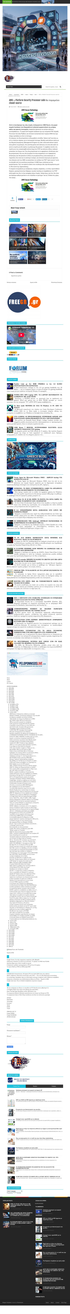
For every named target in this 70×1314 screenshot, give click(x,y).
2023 (10, 693)
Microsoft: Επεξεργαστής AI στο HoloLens (20, 731)
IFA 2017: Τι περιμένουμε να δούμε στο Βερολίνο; (22, 870)
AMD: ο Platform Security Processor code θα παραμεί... (23, 765)
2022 (10, 694)
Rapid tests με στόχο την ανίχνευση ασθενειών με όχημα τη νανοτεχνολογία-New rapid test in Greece (53, 1245)
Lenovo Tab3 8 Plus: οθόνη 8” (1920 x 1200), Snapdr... (23, 798)
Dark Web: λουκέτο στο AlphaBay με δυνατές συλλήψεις (23, 848)
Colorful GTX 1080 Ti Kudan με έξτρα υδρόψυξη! (22, 743)
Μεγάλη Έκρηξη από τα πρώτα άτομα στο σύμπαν (22, 790)
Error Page (63, 1302)
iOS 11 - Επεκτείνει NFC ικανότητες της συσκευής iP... (23, 840)
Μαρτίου (12, 925)
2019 (10, 699)
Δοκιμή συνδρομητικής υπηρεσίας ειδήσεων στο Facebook (24, 799)
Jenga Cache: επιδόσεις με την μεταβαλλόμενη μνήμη (23, 893)
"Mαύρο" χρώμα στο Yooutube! (17, 830)
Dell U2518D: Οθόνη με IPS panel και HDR (20, 749)
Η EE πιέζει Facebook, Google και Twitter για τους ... (23, 748)
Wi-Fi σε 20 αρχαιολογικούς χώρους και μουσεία (22, 777)
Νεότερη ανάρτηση (11, 282)
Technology (9, 1001)
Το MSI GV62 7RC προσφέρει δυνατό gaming (21, 730)
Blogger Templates (7, 1302)
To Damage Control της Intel (16, 825)
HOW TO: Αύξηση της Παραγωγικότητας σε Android (22, 767)
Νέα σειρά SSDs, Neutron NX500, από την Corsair (22, 854)
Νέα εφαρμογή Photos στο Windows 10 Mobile (21, 822)
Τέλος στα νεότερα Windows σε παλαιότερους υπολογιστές (24, 802)
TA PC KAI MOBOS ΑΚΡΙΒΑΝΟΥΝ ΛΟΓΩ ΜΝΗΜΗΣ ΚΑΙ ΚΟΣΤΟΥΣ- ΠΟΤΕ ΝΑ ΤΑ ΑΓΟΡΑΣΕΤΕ (38, 538)
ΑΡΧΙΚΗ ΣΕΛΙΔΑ (11, 1017)
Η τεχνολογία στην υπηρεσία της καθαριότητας (21, 883)
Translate (18, 1193)
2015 (10, 932)
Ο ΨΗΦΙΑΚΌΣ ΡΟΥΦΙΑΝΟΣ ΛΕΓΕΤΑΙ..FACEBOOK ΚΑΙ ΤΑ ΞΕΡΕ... (27, 735)
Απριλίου (12, 923)
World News (10, 999)
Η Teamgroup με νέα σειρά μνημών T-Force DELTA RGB (23, 852)
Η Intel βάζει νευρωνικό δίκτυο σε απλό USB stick (22, 725)
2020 (10, 698)
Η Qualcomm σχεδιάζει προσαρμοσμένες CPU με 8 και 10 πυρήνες (23, 965)
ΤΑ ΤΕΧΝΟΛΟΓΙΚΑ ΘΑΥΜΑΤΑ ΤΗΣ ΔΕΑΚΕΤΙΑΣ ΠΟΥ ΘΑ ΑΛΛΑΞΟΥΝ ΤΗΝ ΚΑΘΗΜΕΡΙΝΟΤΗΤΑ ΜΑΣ (53, 1280)
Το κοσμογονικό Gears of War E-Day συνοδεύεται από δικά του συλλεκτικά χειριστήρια (28, 995)
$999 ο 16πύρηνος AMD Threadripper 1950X (21, 862)
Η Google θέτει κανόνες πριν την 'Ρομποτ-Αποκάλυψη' (23, 896)
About (8, 679)
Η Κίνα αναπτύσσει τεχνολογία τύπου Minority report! (23, 739)
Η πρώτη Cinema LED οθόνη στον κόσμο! (20, 864)
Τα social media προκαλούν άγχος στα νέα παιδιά (22, 788)
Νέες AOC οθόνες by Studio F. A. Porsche (20, 770)
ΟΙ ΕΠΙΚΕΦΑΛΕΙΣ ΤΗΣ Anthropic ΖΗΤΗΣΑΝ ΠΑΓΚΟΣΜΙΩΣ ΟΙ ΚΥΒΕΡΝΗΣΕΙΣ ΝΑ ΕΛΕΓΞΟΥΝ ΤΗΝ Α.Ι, (38, 522)
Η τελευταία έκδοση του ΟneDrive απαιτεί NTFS (21, 917)
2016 (10, 930)
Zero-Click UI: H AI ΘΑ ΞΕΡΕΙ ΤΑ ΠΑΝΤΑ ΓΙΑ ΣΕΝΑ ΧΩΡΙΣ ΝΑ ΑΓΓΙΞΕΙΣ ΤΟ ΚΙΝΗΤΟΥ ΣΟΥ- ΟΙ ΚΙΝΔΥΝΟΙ (38, 500)
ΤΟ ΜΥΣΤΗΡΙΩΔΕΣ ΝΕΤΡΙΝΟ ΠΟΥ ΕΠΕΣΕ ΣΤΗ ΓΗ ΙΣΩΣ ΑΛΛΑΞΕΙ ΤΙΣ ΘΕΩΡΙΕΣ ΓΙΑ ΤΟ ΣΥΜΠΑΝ (38, 642)
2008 (10, 943)
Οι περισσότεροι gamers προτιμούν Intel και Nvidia (22, 888)
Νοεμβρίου (12, 706)
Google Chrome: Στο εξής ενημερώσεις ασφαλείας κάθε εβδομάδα (23, 959)
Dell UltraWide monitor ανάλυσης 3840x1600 (21, 757)
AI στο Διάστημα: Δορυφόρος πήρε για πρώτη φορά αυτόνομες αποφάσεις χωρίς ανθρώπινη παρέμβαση (33, 977)
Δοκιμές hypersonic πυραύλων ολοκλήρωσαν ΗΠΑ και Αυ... (24, 819)
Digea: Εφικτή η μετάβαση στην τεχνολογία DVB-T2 (22, 865)
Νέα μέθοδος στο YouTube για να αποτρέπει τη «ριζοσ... (23, 760)
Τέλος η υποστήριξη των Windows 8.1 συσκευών (22, 872)
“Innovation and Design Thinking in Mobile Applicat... (23, 778)
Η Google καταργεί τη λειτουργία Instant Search (21, 741)
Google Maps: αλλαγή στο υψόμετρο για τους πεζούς (23, 780)
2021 (10, 696)
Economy (9, 1003)
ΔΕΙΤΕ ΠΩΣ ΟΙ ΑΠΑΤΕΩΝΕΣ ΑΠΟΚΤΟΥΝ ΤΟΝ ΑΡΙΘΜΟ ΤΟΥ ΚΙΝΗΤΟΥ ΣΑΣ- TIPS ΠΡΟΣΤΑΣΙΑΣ (53, 1271)
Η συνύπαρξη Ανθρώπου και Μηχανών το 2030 (21, 817)
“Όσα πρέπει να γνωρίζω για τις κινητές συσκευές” (22, 894)
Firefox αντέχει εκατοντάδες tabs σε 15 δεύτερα (21, 751)
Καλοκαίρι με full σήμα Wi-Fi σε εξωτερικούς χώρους (23, 775)
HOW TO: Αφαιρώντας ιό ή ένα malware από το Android (23, 793)
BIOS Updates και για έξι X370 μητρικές (19, 764)
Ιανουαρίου (13, 928)
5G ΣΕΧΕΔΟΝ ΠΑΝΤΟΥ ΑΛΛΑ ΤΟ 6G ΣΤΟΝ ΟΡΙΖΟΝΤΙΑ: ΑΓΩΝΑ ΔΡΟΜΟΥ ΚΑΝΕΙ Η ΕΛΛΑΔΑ (21, 1223)
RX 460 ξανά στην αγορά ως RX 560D (19, 911)
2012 (10, 936)
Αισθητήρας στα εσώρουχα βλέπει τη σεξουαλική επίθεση (24, 752)
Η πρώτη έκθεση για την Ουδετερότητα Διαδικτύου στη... (23, 919)
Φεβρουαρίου (13, 927)
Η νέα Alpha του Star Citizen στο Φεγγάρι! (20, 746)
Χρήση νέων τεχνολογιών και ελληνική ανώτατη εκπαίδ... (24, 877)
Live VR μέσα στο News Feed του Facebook (20, 838)
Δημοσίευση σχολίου (16, 275)
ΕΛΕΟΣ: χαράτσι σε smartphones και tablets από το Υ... (24, 890)
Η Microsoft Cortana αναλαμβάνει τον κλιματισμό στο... (23, 762)
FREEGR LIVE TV (11, 1011)
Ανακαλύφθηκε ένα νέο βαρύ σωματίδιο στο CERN (22, 915)
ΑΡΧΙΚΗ (9, 998)
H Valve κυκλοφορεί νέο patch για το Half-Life (21, 878)
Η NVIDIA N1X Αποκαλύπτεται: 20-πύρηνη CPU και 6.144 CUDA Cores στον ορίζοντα (28, 973)
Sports (8, 1005)
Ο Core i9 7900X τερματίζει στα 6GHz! (19, 882)
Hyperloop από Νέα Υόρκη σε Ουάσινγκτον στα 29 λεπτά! (24, 791)
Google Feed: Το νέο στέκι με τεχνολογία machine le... (23, 801)
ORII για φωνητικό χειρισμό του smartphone (20, 722)
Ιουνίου (12, 920)
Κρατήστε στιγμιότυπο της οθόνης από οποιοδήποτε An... (24, 733)
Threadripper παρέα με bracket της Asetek (20, 728)
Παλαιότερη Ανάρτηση (56, 282)
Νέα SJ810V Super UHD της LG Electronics (20, 720)
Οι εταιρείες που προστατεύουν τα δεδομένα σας (22, 875)
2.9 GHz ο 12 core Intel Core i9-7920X (19, 804)
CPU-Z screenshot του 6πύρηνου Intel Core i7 (21, 754)
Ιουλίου (12, 712)
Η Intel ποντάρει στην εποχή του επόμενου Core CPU (23, 891)
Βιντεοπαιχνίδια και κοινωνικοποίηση (19, 827)
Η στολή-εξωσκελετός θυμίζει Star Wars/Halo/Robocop (23, 885)
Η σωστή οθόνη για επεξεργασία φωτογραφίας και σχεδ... (24, 849)
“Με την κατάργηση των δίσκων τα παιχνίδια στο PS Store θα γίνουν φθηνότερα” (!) (27, 987)
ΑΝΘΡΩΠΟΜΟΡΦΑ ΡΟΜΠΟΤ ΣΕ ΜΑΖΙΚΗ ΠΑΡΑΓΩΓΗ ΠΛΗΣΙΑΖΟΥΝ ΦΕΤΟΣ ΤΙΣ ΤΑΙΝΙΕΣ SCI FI (38, 609)
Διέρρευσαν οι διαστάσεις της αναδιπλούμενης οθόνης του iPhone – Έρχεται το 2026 (28, 979)
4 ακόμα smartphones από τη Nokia (18, 856)
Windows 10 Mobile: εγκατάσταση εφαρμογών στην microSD (25, 715)
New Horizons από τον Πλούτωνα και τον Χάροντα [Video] (24, 809)
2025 (10, 689)
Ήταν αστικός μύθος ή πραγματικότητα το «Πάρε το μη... (24, 769)
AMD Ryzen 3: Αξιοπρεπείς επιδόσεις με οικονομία (22, 714)
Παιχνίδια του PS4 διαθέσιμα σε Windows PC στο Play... (24, 907)
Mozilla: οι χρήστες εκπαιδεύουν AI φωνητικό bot (22, 772)
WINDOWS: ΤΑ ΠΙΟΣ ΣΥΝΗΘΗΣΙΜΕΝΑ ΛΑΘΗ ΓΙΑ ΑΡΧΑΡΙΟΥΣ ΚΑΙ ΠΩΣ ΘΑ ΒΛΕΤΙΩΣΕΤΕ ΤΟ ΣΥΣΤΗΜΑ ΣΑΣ (38, 489)
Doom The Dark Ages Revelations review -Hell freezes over (21, 991)
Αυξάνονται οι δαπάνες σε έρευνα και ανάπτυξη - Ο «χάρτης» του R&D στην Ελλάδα (28, 961)
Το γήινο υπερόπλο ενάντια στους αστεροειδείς (21, 904)
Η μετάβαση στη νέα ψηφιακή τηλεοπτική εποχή (21, 814)
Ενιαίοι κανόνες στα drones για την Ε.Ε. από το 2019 (23, 906)
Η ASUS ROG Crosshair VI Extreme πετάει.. (21, 783)
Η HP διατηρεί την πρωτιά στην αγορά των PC (21, 861)
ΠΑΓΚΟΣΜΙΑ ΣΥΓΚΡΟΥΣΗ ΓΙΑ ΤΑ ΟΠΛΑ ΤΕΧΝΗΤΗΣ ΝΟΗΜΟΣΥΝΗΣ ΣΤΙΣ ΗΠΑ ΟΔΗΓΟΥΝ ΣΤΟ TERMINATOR (38, 631)
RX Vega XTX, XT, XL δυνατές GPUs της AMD (21, 844)
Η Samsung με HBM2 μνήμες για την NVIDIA (21, 815)
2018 (10, 701)
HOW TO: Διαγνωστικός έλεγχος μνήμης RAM (21, 831)
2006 (10, 946)
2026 (10, 688)
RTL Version (10, 683)
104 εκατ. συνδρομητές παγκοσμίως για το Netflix (22, 810)
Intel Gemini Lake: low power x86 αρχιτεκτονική (21, 727)
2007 (10, 944)
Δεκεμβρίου (13, 704)
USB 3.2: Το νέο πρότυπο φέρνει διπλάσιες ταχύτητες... (23, 744)
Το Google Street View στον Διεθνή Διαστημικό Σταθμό (23, 796)
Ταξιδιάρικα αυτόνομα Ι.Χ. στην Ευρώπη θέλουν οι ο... (23, 756)
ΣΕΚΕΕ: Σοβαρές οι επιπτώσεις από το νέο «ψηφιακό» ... (24, 806)
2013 (10, 935)
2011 (10, 938)
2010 (10, 940)
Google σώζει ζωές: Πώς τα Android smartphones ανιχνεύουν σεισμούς (24, 980)
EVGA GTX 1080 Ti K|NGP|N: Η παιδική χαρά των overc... (24, 736)
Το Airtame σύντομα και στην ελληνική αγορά (21, 820)
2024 (10, 691)
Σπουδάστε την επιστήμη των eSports (19, 869)
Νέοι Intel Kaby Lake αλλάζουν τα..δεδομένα (21, 851)
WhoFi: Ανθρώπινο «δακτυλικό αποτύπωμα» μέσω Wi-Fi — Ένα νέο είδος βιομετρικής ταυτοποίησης (32, 975)
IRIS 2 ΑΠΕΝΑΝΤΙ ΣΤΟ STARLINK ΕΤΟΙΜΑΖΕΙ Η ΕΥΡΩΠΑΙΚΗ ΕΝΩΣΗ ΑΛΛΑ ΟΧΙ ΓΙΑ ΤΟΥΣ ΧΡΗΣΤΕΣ (38, 599)
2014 (10, 933)
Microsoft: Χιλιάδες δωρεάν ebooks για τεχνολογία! (22, 859)
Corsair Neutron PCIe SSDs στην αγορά (19, 867)
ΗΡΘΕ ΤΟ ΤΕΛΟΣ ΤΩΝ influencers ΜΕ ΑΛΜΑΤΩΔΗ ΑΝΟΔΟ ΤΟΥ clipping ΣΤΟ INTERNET (20, 1205)
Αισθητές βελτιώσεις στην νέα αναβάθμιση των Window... (24, 773)
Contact (9, 681)
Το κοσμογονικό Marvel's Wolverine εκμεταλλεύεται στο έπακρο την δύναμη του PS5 (28, 993)
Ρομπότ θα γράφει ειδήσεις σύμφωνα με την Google (22, 898)
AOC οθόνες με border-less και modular (19, 912)
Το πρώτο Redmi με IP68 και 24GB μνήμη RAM (18, 966)
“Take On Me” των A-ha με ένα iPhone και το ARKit (22, 718)
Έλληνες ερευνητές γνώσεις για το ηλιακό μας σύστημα (23, 846)
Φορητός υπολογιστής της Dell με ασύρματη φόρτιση (22, 899)
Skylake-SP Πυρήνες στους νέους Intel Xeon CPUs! (22, 873)
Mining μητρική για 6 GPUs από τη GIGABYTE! (21, 812)
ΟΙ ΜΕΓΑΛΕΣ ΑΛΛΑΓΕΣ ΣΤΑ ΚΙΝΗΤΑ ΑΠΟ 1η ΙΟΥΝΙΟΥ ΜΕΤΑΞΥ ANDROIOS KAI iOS (54, 1288)
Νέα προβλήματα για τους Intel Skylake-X (20, 786)
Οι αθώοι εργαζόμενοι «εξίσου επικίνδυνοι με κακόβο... (23, 886)
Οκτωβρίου (13, 707)
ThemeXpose (20, 1302)
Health (8, 1006)
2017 (10, 702)
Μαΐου (11, 922)
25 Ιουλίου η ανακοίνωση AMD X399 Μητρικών (21, 785)
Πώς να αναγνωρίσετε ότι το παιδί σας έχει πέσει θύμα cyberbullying (54, 1253)
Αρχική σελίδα (33, 282)
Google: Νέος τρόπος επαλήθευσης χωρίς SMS (21, 828)
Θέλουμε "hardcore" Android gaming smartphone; (22, 759)
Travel (8, 1008)
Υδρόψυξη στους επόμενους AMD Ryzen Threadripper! (23, 794)
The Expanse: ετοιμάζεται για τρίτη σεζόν (54, 1260)
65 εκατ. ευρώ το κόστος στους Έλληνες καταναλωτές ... (24, 823)
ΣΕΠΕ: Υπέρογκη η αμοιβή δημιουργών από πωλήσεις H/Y (24, 833)
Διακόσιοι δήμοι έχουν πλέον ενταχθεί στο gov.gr (19, 963)
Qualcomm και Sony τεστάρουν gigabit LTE (20, 909)
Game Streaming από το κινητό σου (18, 835)
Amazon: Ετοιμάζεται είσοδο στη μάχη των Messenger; (23, 807)
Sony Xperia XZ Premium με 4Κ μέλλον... (20, 902)
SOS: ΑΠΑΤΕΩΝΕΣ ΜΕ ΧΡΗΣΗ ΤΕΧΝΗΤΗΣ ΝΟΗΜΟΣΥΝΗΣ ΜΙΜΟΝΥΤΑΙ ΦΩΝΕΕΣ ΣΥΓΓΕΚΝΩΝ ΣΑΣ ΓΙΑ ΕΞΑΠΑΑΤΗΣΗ (21, 1214)
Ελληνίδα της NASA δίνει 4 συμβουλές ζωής (20, 857)
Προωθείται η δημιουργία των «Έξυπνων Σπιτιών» (22, 901)
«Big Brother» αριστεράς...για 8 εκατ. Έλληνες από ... (23, 841)
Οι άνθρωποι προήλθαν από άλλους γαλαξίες (21, 717)
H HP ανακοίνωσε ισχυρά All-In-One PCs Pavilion (22, 723)
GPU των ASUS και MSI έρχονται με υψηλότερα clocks (52, 1219)
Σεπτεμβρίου (13, 709)
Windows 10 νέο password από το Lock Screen (21, 880)
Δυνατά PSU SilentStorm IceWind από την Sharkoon (23, 781)
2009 (10, 941)
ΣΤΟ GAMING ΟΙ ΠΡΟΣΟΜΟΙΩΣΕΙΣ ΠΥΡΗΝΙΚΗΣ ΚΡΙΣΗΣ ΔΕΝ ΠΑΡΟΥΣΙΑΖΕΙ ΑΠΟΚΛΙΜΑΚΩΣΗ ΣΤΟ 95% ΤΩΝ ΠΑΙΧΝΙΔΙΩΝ (38, 417)
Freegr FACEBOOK (11, 1015)
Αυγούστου (13, 710)
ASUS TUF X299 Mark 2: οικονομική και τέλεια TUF (22, 843)
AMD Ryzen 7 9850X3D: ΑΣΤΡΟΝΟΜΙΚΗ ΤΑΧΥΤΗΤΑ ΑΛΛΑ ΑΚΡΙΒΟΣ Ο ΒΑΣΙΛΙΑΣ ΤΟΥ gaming (38, 428)
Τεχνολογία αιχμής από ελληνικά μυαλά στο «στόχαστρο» (24, 836)
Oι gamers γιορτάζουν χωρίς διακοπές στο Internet (22, 914)
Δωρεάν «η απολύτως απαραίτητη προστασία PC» (22, 738)
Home (8, 678)
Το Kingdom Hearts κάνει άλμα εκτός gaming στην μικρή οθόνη (22, 989)
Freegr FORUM (10, 1013)
